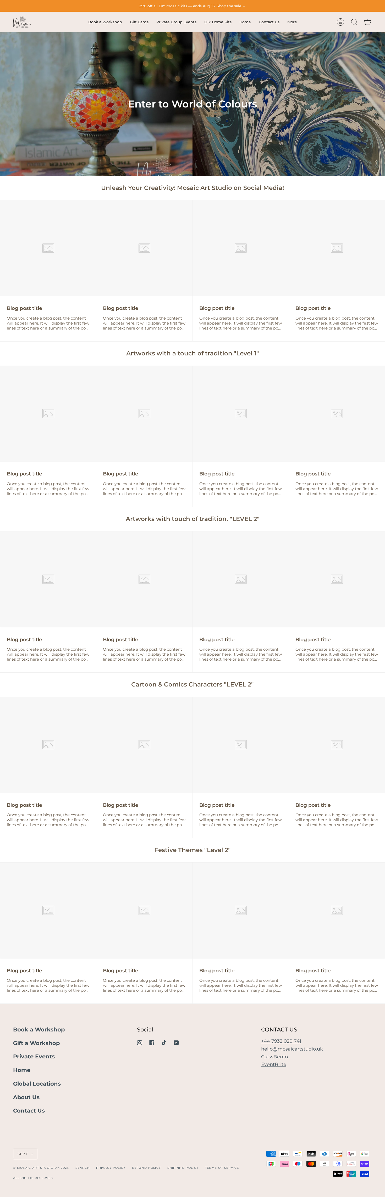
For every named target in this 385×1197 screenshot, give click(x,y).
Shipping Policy (183, 1168)
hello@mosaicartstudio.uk (292, 1049)
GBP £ (23, 1154)
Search (82, 1168)
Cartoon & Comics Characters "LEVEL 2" (192, 684)
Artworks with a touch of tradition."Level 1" (192, 353)
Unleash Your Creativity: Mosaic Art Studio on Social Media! (192, 187)
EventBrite (273, 1064)
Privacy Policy (110, 1168)
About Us (26, 1097)
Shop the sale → (231, 6)
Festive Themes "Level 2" (192, 850)
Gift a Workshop (36, 1043)
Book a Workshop (39, 1029)
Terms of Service (222, 1168)
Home (21, 1070)
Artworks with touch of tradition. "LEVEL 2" (193, 519)
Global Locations (37, 1083)
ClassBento (274, 1056)
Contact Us (29, 1110)
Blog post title (24, 308)
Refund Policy (146, 1168)
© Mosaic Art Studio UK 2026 (41, 1168)
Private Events (34, 1056)
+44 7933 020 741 (281, 1041)
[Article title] (48, 248)
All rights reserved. (33, 1178)
